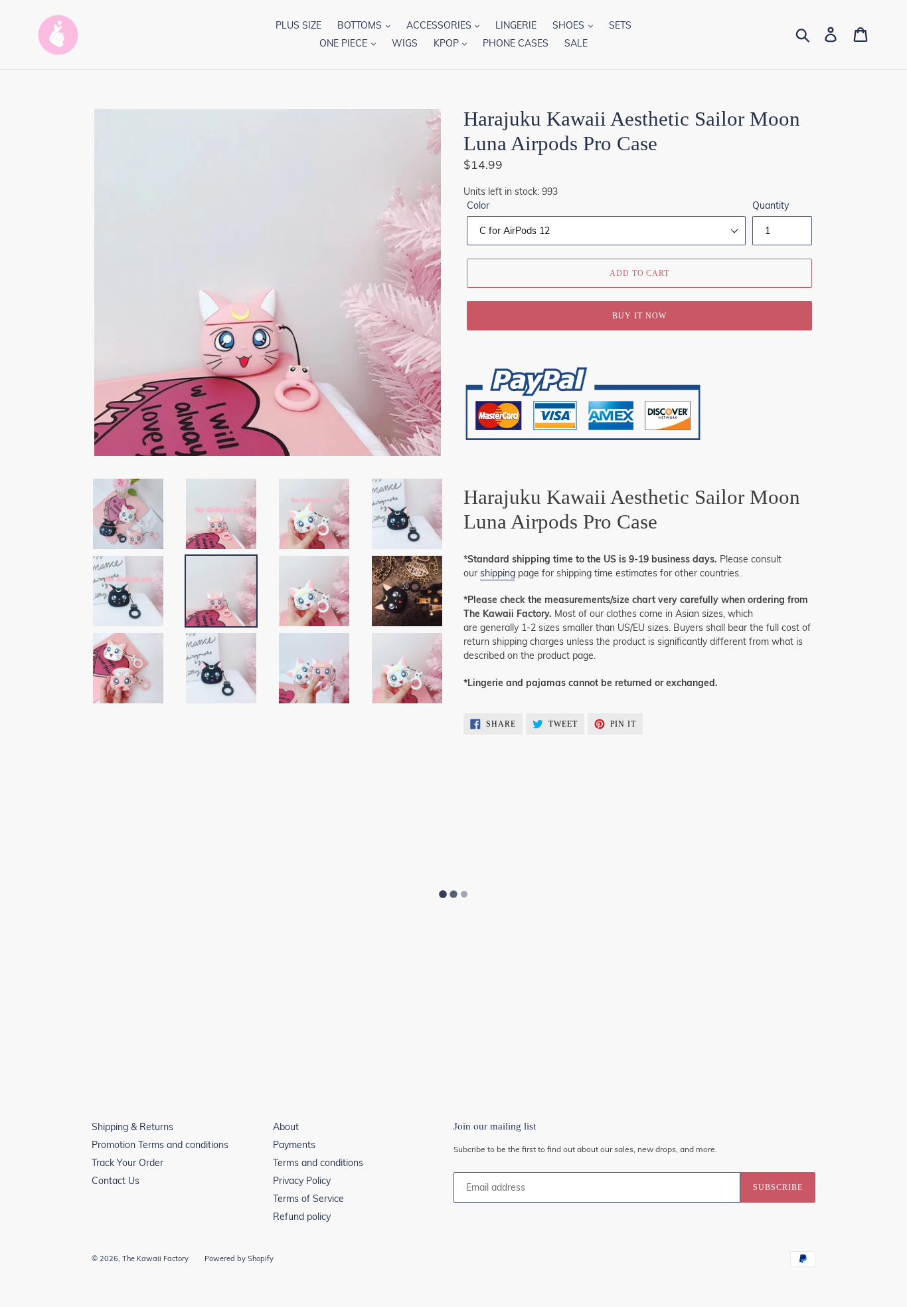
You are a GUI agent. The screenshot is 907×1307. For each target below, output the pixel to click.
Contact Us (115, 1181)
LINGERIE (515, 25)
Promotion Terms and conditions (160, 1145)
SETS (620, 25)
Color (478, 205)
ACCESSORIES (440, 25)
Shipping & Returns (132, 1127)
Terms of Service (308, 1199)
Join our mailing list (495, 1126)
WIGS (405, 43)
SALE (576, 43)
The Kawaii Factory (155, 1258)
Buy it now (639, 315)
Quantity (770, 205)
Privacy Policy (302, 1181)
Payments (294, 1145)
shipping (497, 573)
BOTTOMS (360, 25)
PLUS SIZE (298, 25)
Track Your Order (127, 1163)
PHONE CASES (515, 43)
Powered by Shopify (239, 1258)
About (286, 1127)
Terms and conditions (318, 1163)
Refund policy (302, 1217)
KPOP (447, 43)
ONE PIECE (344, 43)
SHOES (569, 25)
